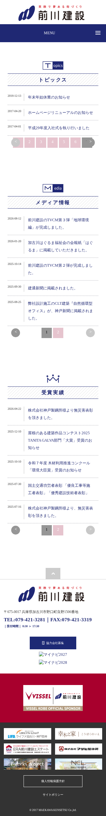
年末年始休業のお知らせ (49, 97)
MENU (49, 33)
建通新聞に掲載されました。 (53, 288)
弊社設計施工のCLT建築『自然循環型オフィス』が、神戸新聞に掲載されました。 (60, 310)
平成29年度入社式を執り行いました (59, 128)
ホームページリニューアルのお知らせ (60, 112)
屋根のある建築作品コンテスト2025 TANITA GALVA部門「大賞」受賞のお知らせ (60, 440)
